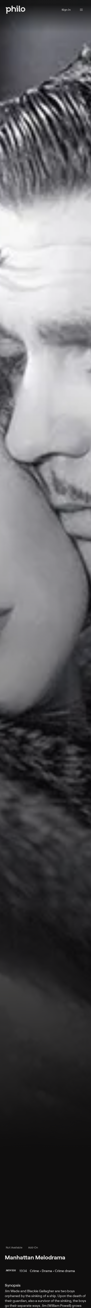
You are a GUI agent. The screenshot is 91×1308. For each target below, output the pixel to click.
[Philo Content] (81, 10)
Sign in (66, 9)
